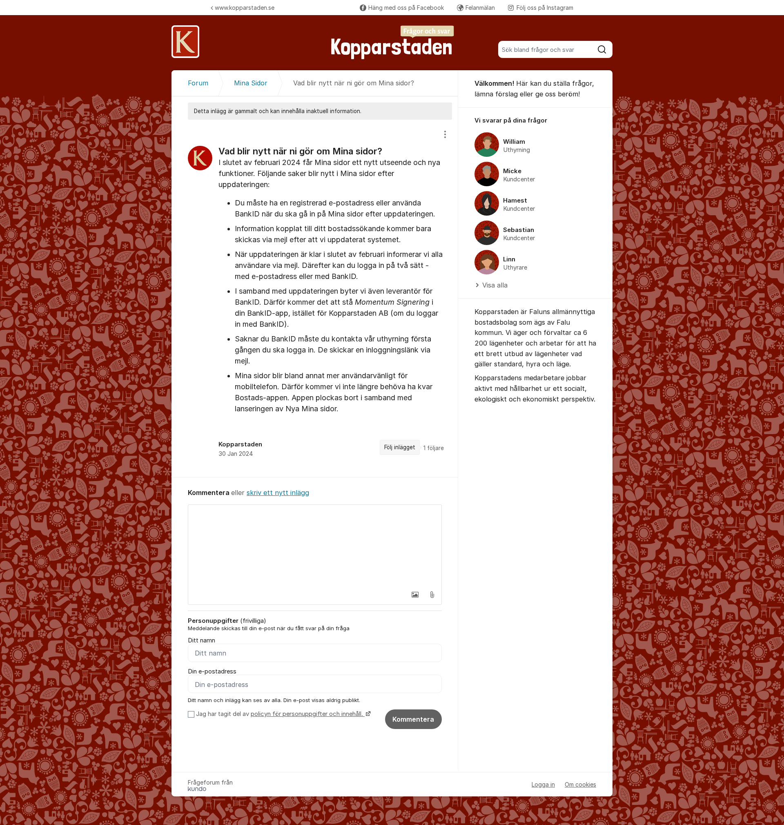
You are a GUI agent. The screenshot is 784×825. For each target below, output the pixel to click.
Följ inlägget (399, 447)
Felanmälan (480, 7)
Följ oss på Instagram (545, 7)
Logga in (543, 784)
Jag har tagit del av (279, 714)
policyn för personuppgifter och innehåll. (308, 714)
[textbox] (314, 545)
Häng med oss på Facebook (406, 7)
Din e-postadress (212, 671)
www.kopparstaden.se (244, 7)
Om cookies (580, 784)
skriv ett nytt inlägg (278, 492)
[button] (415, 594)
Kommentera (413, 719)
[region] (315, 298)
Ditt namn (201, 640)
